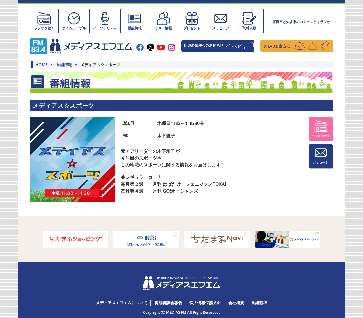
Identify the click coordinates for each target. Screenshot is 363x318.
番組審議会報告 (168, 302)
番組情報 (135, 28)
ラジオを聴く (44, 28)
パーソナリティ (105, 28)
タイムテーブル (74, 28)
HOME (41, 65)
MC (125, 135)
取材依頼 (249, 28)
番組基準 (259, 302)
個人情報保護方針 (205, 302)
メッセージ (220, 28)
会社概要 (236, 302)
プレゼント (192, 28)
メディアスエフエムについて (121, 302)
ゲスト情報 (163, 28)
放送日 (128, 122)
